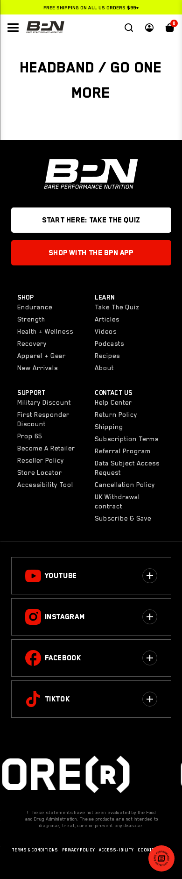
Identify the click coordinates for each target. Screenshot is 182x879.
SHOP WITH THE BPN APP (91, 253)
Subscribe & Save (123, 518)
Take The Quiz (117, 307)
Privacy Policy (78, 850)
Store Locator (39, 472)
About (104, 368)
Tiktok (57, 699)
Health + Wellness (45, 331)
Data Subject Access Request (127, 467)
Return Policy (116, 414)
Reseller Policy (40, 460)
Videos (106, 331)
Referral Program (123, 451)
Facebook (63, 658)
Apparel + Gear (41, 355)
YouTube (61, 576)
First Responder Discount (43, 419)
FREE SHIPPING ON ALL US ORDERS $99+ (91, 7)
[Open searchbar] (128, 27)
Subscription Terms (127, 439)
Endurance (34, 307)
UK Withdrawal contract (117, 501)
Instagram (65, 617)
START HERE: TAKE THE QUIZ (91, 220)
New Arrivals (37, 368)
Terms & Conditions (35, 850)
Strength (31, 319)
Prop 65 (29, 436)
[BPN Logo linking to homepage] (45, 27)
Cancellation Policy (125, 484)
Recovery (32, 343)
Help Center (113, 402)
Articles (107, 319)
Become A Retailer (46, 448)
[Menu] (13, 27)
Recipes (107, 355)
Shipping (109, 426)
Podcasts (109, 343)
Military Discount (44, 402)
